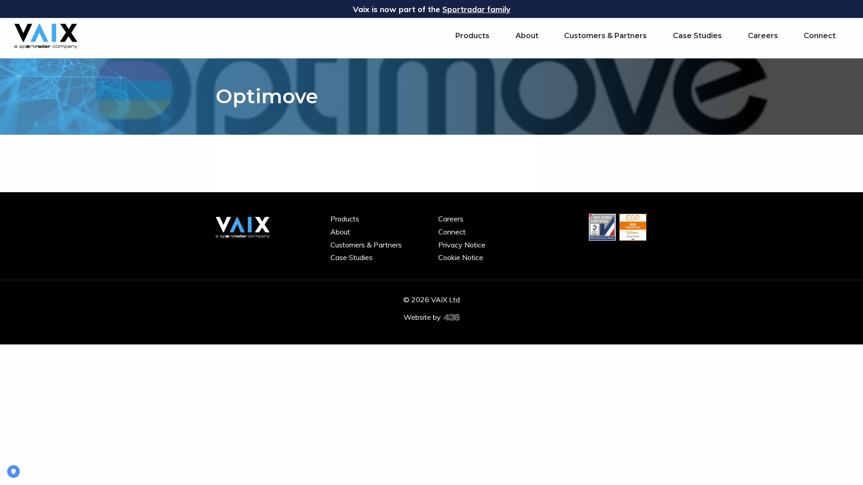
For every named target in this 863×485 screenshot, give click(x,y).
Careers (763, 35)
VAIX (45, 36)
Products (472, 35)
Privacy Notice (461, 244)
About (527, 35)
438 (452, 317)
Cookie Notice (460, 257)
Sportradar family (476, 9)
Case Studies (697, 35)
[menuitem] (472, 35)
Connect (820, 35)
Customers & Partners (605, 35)
